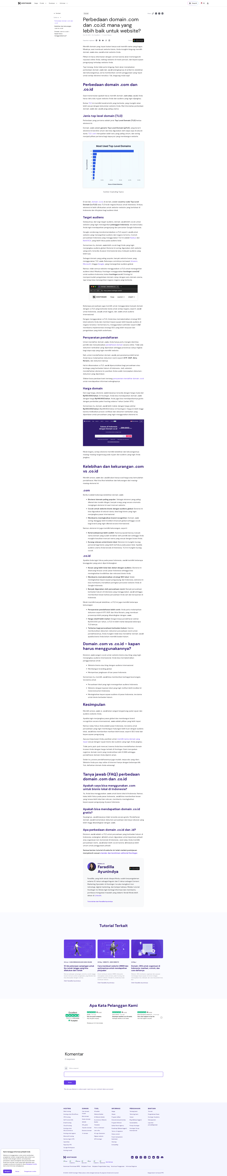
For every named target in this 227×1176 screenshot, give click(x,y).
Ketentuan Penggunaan (117, 1166)
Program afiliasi (116, 1117)
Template (97, 1125)
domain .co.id (97, 202)
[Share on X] (156, 13)
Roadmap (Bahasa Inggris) (119, 1128)
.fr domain (85, 1133)
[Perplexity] (109, 40)
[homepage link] (24, 3)
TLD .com (92, 133)
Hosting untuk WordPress (70, 1114)
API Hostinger (98, 1139)
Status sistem (116, 1134)
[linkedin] (132, 1157)
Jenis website (114, 962)
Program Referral (116, 1123)
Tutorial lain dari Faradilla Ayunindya (100, 901)
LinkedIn (98, 895)
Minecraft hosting (68, 1136)
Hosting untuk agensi (69, 1133)
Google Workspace (69, 1147)
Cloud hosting (67, 1125)
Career (132, 1117)
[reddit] (153, 1157)
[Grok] (106, 40)
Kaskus (133, 238)
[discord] (162, 1157)
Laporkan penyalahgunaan (153, 1124)
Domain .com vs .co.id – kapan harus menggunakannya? (62, 34)
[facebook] (136, 1157)
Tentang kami (133, 1111)
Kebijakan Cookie (31, 1164)
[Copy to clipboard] (153, 13)
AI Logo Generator (99, 1133)
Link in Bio (97, 1130)
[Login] (208, 3)
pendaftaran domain (114, 345)
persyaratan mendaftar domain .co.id (128, 378)
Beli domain (85, 1116)
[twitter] (145, 1157)
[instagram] (140, 1157)
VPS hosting (66, 1117)
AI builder (97, 1111)
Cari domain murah (85, 1112)
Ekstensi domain (87, 1130)
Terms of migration (117, 1131)
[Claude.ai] (100, 40)
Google (101, 264)
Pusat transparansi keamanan (117, 1138)
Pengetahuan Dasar (153, 1114)
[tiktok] (157, 1157)
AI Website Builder (99, 1117)
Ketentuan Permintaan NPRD (71, 1166)
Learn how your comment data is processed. (100, 1089)
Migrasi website (98, 1136)
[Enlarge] (135, 289)
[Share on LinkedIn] (162, 13)
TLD (90, 103)
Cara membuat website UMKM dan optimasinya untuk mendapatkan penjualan (113, 968)
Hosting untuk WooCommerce (68, 1129)
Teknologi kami (134, 1114)
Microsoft (87, 264)
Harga (36, 3)
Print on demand (99, 1127)
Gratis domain (86, 1119)
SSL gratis (85, 1125)
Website (106, 962)
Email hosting (67, 1123)
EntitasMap (115, 1144)
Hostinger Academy (154, 1117)
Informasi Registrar (131, 1166)
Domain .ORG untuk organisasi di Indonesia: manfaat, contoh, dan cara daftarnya (145, 968)
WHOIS (84, 1122)
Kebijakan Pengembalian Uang (101, 1166)
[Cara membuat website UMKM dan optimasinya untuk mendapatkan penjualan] (113, 949)
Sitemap (114, 1142)
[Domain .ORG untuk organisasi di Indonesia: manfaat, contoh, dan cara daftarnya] (147, 949)
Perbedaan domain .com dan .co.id (63, 22)
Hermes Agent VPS (68, 1139)
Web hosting (67, 1111)
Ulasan (113, 1114)
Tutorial (86, 13)
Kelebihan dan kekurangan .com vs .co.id (62, 27)
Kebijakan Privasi (86, 1166)
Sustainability (134, 1123)
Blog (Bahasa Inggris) (136, 1120)
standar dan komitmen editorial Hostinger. (119, 853)
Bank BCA (87, 240)
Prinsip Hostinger (134, 1125)
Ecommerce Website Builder (100, 1121)
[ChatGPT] (96, 40)
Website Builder (98, 1114)
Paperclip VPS (67, 1144)
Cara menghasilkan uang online (80, 962)
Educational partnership (119, 1120)
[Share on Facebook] (159, 13)
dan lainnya (109, 1162)
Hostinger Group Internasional (134, 1129)
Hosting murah (67, 1150)
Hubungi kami (152, 1120)
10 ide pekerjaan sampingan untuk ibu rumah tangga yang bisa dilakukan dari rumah (79, 968)
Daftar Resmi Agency (118, 1125)
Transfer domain (87, 1127)
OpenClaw (66, 1142)
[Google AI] (103, 40)
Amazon (133, 261)
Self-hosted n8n (68, 1120)
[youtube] (149, 1157)
